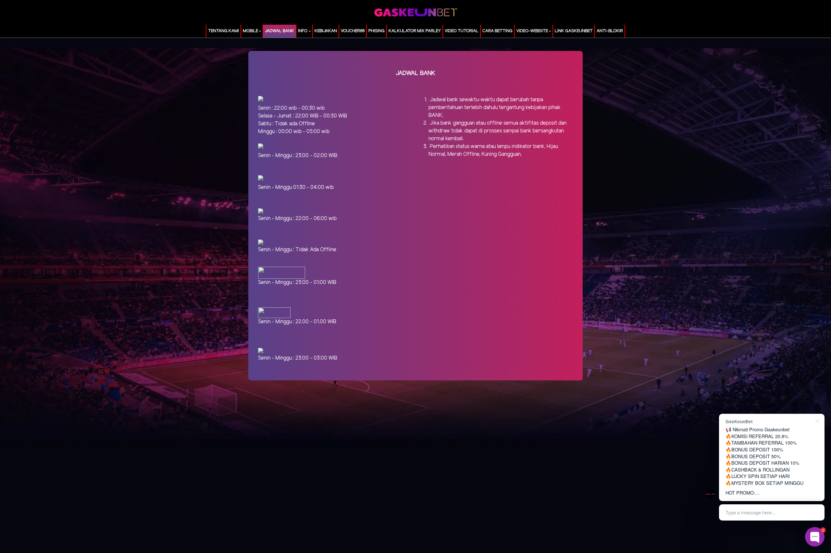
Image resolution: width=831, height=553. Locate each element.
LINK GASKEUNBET (574, 31)
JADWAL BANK (279, 31)
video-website (532, 31)
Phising (376, 31)
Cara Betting (497, 31)
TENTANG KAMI (223, 31)
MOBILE (250, 31)
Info (302, 31)
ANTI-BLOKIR (610, 31)
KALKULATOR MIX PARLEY (415, 31)
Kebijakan (326, 31)
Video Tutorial (461, 31)
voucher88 (353, 31)
